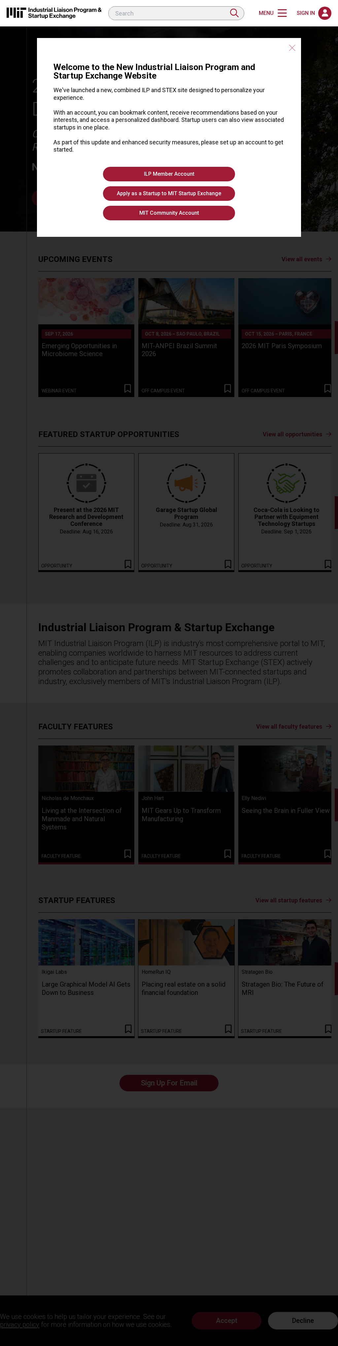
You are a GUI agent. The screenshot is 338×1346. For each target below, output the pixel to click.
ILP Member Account (169, 174)
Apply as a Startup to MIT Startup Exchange (169, 193)
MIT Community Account (169, 213)
